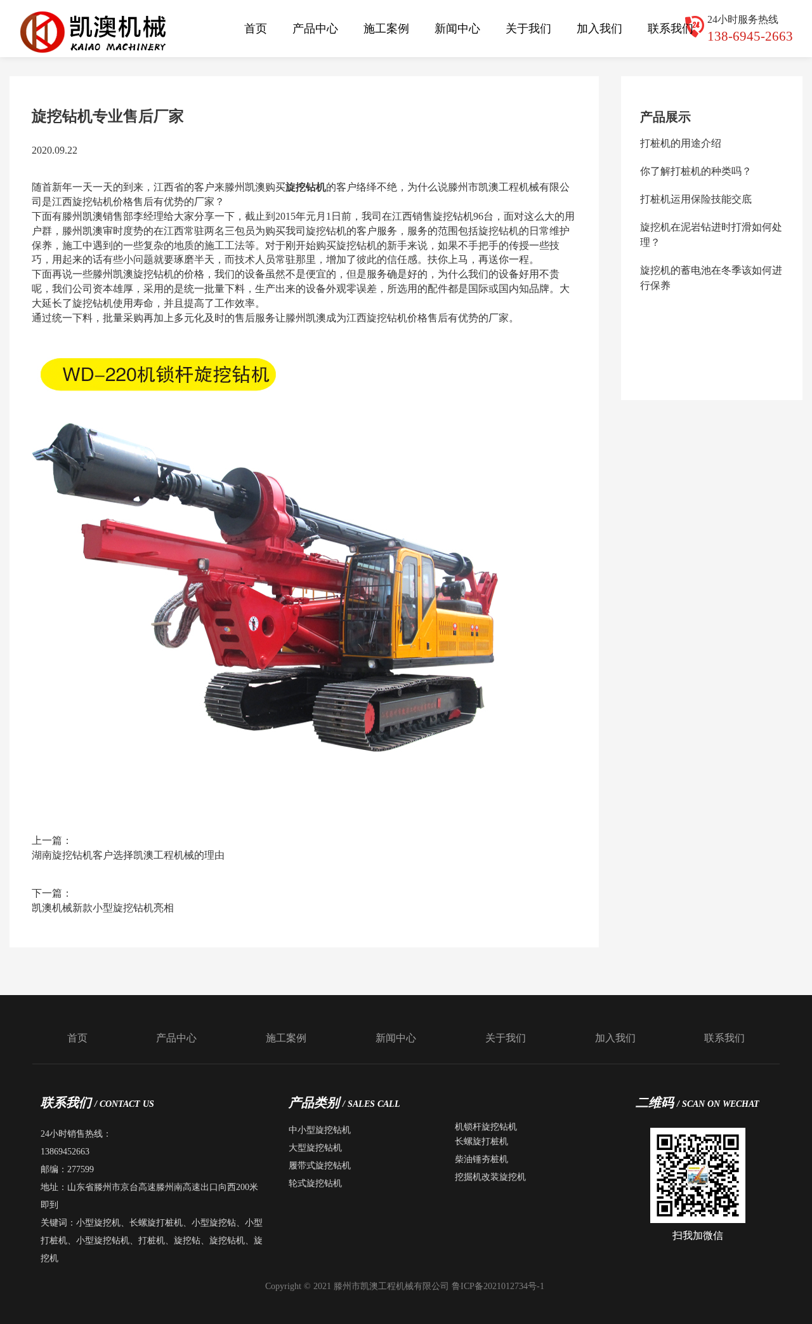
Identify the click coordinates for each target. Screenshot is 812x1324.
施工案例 (386, 28)
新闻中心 (457, 28)
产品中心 (315, 28)
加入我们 (599, 28)
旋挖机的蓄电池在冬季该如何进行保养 (711, 278)
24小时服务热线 (750, 28)
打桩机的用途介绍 (680, 143)
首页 (255, 28)
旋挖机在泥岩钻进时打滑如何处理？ (711, 235)
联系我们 (670, 28)
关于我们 (528, 28)
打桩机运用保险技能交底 (696, 199)
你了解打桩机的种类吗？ (696, 171)
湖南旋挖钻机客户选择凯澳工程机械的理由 (128, 855)
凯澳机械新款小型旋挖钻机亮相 (103, 907)
